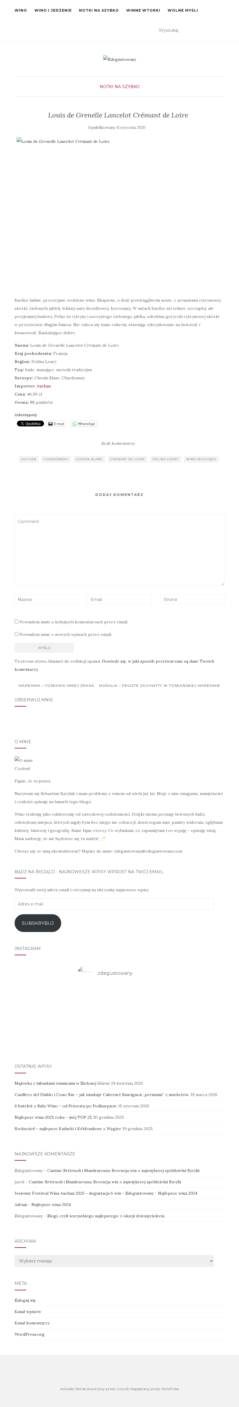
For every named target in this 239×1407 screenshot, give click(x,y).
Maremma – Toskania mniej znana (55, 685)
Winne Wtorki (143, 10)
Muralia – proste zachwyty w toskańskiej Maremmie (160, 685)
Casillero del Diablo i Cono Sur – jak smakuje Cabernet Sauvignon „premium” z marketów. (102, 1094)
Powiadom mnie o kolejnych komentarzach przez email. (74, 622)
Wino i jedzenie (53, 10)
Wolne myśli (183, 10)
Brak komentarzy (118, 443)
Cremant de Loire (127, 459)
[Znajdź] (220, 30)
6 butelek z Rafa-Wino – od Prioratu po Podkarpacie (66, 1106)
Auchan (44, 386)
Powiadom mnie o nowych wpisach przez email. (66, 634)
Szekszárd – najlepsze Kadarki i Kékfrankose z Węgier (68, 1128)
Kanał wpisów (28, 1311)
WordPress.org (30, 1334)
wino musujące (201, 459)
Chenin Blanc (89, 459)
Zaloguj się (25, 1300)
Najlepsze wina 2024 (177, 1193)
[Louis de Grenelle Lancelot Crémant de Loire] (118, 213)
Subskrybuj (38, 923)
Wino (21, 10)
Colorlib (122, 1389)
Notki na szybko (99, 10)
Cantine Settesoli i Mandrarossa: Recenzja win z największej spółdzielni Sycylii (123, 1170)
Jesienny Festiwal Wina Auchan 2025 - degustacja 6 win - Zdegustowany (84, 1193)
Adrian (21, 1204)
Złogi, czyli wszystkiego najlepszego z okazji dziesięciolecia (105, 1216)
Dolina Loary (165, 459)
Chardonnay (56, 459)
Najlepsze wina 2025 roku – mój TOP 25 (53, 1117)
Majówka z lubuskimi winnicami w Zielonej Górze (62, 1083)
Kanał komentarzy (32, 1323)
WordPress (170, 1389)
